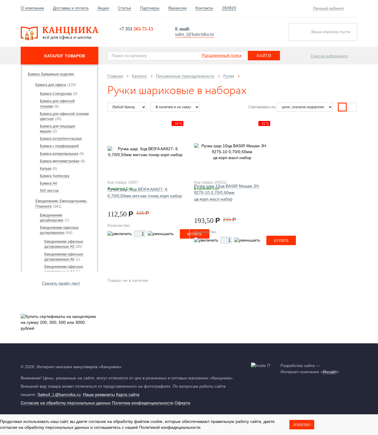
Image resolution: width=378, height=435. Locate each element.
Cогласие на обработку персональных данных (66, 402)
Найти (264, 56)
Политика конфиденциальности (142, 402)
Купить (281, 241)
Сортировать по (262, 107)
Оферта (182, 402)
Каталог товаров (64, 56)
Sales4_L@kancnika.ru (59, 394)
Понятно (302, 425)
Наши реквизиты (99, 394)
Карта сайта (127, 394)
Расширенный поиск (222, 55)
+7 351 (136, 28)
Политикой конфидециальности (170, 427)
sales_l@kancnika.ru (194, 34)
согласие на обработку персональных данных (44, 427)
